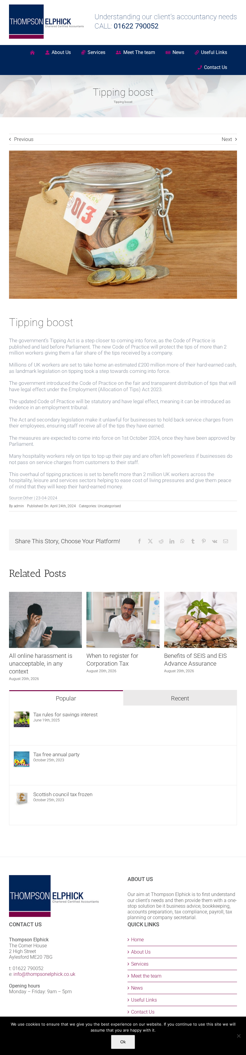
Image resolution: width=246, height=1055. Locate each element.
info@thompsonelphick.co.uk (44, 974)
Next (227, 139)
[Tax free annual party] (21, 754)
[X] (150, 541)
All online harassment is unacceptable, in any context (40, 663)
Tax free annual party (56, 754)
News (137, 988)
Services (139, 964)
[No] (239, 1036)
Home (137, 940)
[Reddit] (161, 541)
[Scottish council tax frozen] (21, 794)
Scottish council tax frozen (62, 794)
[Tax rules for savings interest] (21, 715)
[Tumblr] (193, 541)
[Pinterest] (203, 541)
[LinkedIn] (171, 541)
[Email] (225, 541)
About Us (141, 952)
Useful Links (144, 1000)
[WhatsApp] (182, 541)
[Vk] (214, 541)
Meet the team (146, 976)
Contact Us (142, 1012)
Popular (66, 698)
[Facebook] (139, 541)
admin (19, 506)
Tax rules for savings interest (65, 715)
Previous (24, 139)
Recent (180, 698)
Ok (123, 1041)
